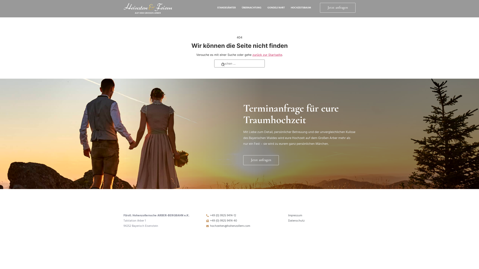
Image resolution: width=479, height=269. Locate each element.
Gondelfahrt (276, 8)
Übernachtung (251, 8)
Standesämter (226, 8)
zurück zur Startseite (267, 55)
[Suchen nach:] (239, 63)
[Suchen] (222, 65)
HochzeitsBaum (301, 8)
